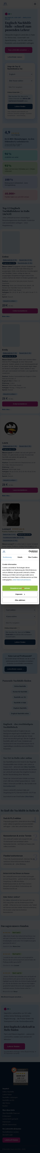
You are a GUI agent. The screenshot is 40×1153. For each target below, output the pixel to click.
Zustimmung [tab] (7, 557)
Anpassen (18, 594)
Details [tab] (20, 557)
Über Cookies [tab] (33, 557)
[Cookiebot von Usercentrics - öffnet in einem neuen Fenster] (29, 551)
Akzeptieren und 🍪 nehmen (20, 588)
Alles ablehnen (20, 600)
